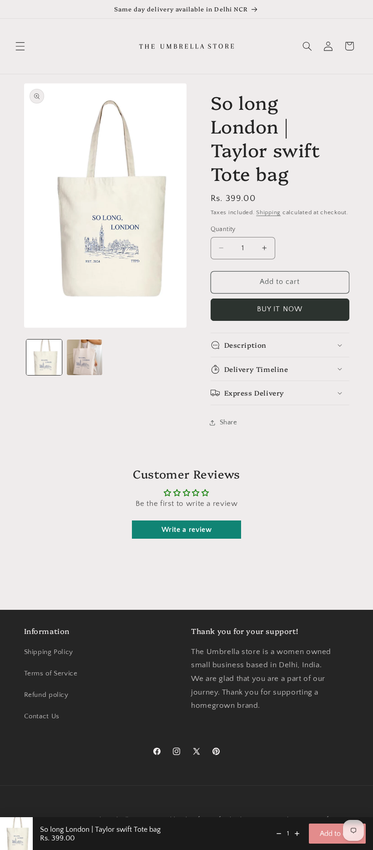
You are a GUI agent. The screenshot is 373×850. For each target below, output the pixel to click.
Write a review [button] (186, 529)
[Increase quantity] (297, 833)
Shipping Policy (48, 652)
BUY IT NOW (279, 309)
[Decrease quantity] (278, 833)
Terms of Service (51, 673)
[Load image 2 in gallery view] (84, 357)
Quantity (223, 229)
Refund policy (46, 695)
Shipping (268, 212)
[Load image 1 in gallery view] (44, 357)
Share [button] (228, 422)
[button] (20, 46)
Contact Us (42, 716)
